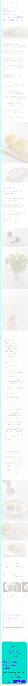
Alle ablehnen (8, 681)
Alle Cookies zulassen (19, 681)
